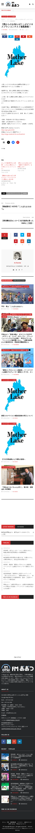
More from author (19, 280)
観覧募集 (25, 193)
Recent (4, 749)
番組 (27, 350)
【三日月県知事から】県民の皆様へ (13, 459)
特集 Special (12, 467)
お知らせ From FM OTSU (17, 286)
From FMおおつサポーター (17, 314)
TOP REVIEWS (20, 526)
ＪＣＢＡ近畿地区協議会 (8, 720)
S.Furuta (14, 760)
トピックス (4, 16)
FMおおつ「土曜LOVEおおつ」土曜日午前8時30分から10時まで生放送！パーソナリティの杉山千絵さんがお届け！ (22, 798)
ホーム (4, 822)
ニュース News (11, 16)
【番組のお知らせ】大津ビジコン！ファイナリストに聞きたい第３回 (8, 177)
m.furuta (5, 29)
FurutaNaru (15, 309)
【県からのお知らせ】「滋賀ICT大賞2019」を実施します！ (25, 165)
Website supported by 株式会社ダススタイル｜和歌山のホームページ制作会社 (17, 828)
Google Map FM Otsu (7, 697)
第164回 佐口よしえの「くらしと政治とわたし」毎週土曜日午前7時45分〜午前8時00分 (21, 756)
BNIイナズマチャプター (7, 724)
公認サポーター (28, 822)
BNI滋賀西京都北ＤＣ (7, 723)
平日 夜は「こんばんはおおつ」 (12, 306)
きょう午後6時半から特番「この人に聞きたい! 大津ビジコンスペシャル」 (9, 165)
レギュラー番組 (28, 314)
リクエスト (20, 822)
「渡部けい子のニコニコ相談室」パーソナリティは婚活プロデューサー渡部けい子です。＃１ (17, 371)
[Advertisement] (17, 629)
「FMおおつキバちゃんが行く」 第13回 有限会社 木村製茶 (17, 488)
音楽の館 (4, 316)
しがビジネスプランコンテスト (14, 193)
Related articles (7, 280)
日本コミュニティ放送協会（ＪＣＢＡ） (12, 718)
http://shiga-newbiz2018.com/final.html (13, 134)
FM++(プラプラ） (6, 286)
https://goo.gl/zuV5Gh (7, 130)
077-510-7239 (9, 700)
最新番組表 (13, 822)
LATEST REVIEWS (8, 527)
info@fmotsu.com (11, 713)
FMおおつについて (21, 824)
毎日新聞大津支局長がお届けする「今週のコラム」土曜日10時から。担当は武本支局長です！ (22, 765)
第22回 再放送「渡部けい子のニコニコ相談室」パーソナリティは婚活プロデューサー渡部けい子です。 (22, 775)
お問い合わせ (11, 824)
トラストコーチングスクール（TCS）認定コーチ (14, 726)
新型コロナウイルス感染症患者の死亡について (17, 416)
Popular (12, 749)
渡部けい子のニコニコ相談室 (18, 350)
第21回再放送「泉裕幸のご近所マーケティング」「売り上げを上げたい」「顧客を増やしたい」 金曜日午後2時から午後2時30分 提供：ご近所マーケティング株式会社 (22, 787)
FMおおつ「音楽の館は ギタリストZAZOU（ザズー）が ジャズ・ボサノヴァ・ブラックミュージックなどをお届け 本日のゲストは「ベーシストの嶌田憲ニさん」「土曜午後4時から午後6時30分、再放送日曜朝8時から (17, 338)
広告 (8, 822)
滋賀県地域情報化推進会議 (8, 729)
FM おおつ (12, 826)
